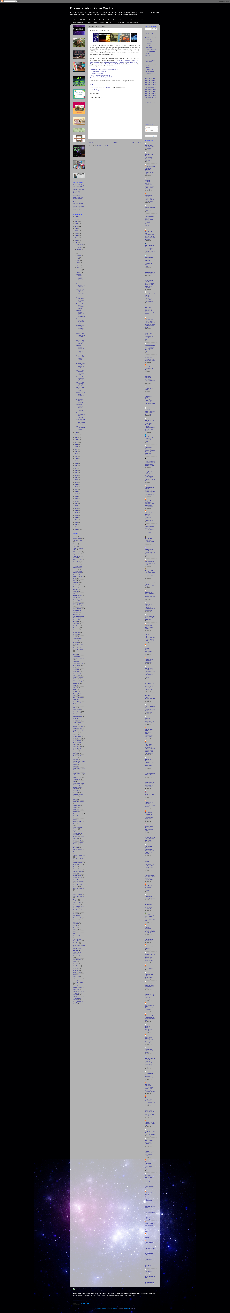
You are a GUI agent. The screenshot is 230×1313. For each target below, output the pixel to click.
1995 (76, 470)
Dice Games (76, 671)
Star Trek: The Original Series (77, 940)
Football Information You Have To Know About (149, 337)
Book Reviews (77, 608)
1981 (76, 503)
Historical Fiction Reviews (78, 731)
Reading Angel (149, 875)
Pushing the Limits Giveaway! (150, 1008)
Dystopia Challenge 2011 (109, 62)
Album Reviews (77, 552)
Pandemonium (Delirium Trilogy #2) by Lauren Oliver (149, 818)
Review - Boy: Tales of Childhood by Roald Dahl (78, 191)
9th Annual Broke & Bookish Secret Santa (150, 429)
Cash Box (76, 628)
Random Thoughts (78, 888)
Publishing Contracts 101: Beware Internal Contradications (149, 299)
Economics (76, 683)
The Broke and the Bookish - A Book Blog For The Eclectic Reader (149, 423)
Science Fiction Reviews (77, 922)
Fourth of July (77, 714)
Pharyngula (148, 459)
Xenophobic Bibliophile (149, 1176)
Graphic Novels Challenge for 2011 (99, 75)
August (79, 255)
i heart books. (149, 367)
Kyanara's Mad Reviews (149, 947)
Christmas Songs (78, 644)
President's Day (77, 877)
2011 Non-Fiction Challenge (97, 71)
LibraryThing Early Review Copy (78, 784)
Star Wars (76, 943)
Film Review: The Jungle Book (149, 618)
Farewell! (147, 776)
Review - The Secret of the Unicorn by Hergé (80, 336)
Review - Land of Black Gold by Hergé (80, 285)
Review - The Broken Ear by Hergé (80, 383)
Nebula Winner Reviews (77, 846)
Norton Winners (77, 864)
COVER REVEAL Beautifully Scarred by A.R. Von (150, 531)
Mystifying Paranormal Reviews (148, 1200)
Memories (76, 811)
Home (75, 20)
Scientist (75, 925)
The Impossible (149, 940)
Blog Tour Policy (77, 595)
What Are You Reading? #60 (148, 908)
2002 (76, 454)
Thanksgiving (77, 959)
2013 (76, 240)
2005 (76, 447)
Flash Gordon (77, 709)
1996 (76, 468)
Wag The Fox (149, 472)
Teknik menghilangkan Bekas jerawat (149, 735)
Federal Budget (77, 701)
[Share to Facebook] (122, 87)
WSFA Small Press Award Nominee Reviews (78, 993)
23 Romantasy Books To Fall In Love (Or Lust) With (150, 250)
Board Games (77, 597)
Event (74, 689)
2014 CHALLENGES (150, 91)
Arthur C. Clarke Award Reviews (77, 572)
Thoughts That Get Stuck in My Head (150, 572)
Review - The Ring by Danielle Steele (78, 185)
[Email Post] (114, 87)
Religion (75, 900)
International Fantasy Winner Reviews (79, 774)
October (79, 249)
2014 (76, 238)
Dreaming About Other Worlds (91, 8)
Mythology (76, 831)
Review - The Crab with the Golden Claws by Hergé (80, 358)
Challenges (97, 90)
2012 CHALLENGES (150, 95)
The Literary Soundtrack (148, 1141)
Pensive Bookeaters (148, 719)
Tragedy (75, 961)
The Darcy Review (148, 696)
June (78, 260)
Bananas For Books (149, 647)
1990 (76, 482)
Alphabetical (76, 554)
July (78, 258)
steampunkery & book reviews (150, 783)
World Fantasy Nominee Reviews (78, 981)
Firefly (75, 707)
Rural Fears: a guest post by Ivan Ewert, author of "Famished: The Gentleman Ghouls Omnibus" (150, 477)
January (79, 272)
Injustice (75, 766)
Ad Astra (75, 546)
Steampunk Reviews (79, 945)
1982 (76, 501)
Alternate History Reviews (78, 556)
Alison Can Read (150, 561)
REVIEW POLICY (149, 71)
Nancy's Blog (149, 939)
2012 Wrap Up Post (150, 968)
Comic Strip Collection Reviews (78, 657)
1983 (76, 498)
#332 (146, 390)
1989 (76, 484)
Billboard (75, 589)
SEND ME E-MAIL (150, 33)
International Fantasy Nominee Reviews (79, 769)
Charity (75, 636)
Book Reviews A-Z (104, 20)
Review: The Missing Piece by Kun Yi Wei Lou (149, 199)
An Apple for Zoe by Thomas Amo (149, 722)
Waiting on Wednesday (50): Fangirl (149, 889)
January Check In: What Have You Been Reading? (150, 413)
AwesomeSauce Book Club (150, 774)
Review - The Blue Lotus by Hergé (80, 389)
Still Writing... (149, 1271)
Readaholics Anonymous (149, 320)
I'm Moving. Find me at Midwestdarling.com (149, 764)
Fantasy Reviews (78, 697)
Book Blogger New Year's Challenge (78, 604)
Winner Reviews (77, 979)
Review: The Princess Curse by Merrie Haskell (150, 959)
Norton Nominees (78, 862)
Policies (75, 873)
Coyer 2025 (148, 210)
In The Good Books (149, 1074)
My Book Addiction (148, 1027)
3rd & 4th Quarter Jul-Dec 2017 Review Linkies (149, 505)
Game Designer (77, 716)
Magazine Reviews (78, 22)
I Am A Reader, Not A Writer (149, 915)
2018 (76, 228)
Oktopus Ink (149, 793)
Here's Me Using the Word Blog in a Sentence (150, 347)
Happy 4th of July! (150, 1134)
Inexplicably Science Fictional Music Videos (79, 763)
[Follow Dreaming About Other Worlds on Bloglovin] (151, 136)
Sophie (75, 933)
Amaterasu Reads (148, 196)
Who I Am (83, 20)
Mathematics (76, 805)
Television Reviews (132, 22)
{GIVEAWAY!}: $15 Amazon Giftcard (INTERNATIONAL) (150, 639)
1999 (76, 461)
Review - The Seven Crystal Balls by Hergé (80, 306)
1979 (76, 508)
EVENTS (147, 55)
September (80, 251)
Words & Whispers (148, 1085)
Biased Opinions (77, 587)
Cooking (75, 667)
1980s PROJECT (149, 45)
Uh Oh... (147, 1052)
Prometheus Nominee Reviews (78, 880)
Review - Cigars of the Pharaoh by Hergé (80, 395)
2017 (76, 231)
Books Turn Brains (148, 1193)
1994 (76, 472)
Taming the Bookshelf (148, 905)
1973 (76, 522)
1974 (76, 520)
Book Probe (148, 333)
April (78, 265)
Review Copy (77, 902)
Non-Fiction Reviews (79, 859)
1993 (76, 475)
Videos (75, 974)
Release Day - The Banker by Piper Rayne (150, 554)
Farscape (76, 699)
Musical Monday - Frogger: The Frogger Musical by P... (80, 278)
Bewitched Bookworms (148, 1260)
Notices (75, 867)
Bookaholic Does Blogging (149, 1050)
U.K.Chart (76, 968)
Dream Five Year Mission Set (78, 674)
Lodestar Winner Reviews (78, 798)
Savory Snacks (77, 918)
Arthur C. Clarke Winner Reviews (77, 575)
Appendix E (76, 562)
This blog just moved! (148, 1030)
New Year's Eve (77, 849)
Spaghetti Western (78, 935)
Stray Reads (148, 1110)
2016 (76, 233)
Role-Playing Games (79, 910)
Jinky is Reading (150, 616)
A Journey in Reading (149, 803)
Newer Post (93, 142)
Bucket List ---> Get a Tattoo (149, 786)
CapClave (76, 623)
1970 (76, 529)
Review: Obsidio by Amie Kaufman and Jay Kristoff (150, 452)
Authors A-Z (92, 20)
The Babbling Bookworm (149, 813)
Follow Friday (77, 712)
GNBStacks (148, 896)
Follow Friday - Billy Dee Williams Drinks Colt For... (80, 292)
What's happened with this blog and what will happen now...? (149, 1114)
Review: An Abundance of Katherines (148, 651)
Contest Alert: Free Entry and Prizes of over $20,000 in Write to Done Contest (150, 674)
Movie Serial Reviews (79, 816)
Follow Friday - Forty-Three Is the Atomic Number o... (80, 366)
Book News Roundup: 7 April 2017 (149, 542)
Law (74, 781)
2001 (76, 456)
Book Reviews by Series (136, 20)
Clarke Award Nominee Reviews (78, 648)
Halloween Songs (78, 728)
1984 (76, 496)
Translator (76, 963)
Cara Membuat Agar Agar (149, 369)
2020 (76, 223)
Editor (75, 685)
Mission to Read (150, 837)
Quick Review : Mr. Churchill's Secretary (150, 997)
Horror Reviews (77, 738)
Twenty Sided (149, 145)
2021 (76, 221)
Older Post (136, 142)
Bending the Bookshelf (149, 155)
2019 (76, 226)
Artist (74, 578)
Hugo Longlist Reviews (77, 749)
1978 (76, 510)
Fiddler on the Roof (78, 704)
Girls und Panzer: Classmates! (149, 147)
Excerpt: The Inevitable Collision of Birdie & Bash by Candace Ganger (150, 492)
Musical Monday (119, 22)
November (80, 247)
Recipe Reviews (77, 894)
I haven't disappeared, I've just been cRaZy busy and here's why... (149, 866)
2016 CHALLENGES (150, 87)
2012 (76, 242)
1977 (76, 513)
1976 (76, 515)
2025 (76, 216)
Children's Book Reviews (77, 639)
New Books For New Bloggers (149, 1016)
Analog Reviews (77, 559)
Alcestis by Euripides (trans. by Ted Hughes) (150, 608)
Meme (75, 807)
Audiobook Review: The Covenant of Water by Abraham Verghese (150, 237)
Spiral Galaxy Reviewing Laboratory (149, 848)
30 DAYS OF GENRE (151, 37)
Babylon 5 (76, 582)
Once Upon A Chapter (149, 281)
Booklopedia (149, 886)
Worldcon (76, 989)
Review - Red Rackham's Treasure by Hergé (80, 321)
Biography (76, 591)
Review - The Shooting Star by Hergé (80, 342)
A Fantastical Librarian (149, 975)
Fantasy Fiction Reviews (77, 694)
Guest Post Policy (78, 726)
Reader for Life (149, 994)
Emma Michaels (150, 272)
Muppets (75, 819)
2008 (76, 439)
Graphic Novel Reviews (77, 723)
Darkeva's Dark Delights (149, 217)
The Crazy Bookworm (148, 308)
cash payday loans (150, 898)
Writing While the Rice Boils (149, 669)
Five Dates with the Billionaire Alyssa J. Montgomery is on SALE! (150, 325)
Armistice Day (77, 564)
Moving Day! (148, 977)
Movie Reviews (92, 22)
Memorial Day (77, 809)
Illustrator (76, 759)
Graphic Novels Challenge (150, 501)
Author (75, 580)
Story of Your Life (149, 586)
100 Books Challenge (124, 60)
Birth (74, 593)
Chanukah (76, 634)
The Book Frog (149, 539)
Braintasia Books (148, 1266)
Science (75, 920)
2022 (76, 219)
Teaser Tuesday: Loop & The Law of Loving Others (150, 688)
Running (75, 913)
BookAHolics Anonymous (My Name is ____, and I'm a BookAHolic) (150, 260)
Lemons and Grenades (148, 1144)
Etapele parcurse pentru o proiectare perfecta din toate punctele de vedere (150, 401)
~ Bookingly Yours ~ (148, 513)
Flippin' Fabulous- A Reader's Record (150, 929)
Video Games (77, 972)
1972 (76, 524)
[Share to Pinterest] (124, 87)
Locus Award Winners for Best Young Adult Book (78, 197)
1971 (76, 527)
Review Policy (77, 904)
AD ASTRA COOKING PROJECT (148, 41)
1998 (76, 463)
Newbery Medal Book (79, 855)
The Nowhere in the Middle (150, 1059)
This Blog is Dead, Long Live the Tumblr (150, 852)
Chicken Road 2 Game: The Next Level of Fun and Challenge (149, 187)
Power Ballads (77, 875)
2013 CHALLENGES (150, 93)
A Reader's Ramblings (148, 448)
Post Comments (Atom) (104, 146)
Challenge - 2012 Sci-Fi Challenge (80, 401)
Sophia (75, 931)
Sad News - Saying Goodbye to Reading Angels (150, 878)
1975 (76, 517)
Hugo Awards (77, 740)
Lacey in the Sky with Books (150, 1152)
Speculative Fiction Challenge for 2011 (109, 64)
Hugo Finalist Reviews (77, 743)
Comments (150, 130)
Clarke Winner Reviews (77, 653)
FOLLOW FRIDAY (150, 58)
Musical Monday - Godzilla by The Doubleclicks (80, 313)
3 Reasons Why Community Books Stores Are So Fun (150, 380)
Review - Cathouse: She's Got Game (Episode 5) (78, 208)
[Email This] (117, 87)
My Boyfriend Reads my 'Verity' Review (149, 312)
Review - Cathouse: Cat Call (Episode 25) (79, 202)
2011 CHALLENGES (150, 98)
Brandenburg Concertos (77, 611)
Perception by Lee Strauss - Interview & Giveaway (150, 919)
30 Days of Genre (78, 540)
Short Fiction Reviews (76, 928)
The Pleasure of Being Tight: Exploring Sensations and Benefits (149, 222)
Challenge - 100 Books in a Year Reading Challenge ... (80, 422)
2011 (76, 432)
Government (76, 720)
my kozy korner (149, 1122)
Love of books (149, 1182)
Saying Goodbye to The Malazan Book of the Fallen (150, 711)
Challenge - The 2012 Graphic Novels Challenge (79, 407)
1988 (76, 487)
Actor (74, 544)
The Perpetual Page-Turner (149, 246)
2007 (76, 442)
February (79, 269)
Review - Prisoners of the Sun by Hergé (80, 299)
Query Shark (149, 388)
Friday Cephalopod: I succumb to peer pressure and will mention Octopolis (150, 463)
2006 (76, 444)
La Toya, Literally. (147, 1218)
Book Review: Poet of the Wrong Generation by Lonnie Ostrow (150, 518)
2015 (76, 235)
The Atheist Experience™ (149, 1098)
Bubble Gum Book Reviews (149, 827)
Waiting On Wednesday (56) (149, 1077)
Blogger (133, 1308)
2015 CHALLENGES (150, 89)
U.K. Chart (76, 966)
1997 (76, 465)
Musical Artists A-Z (105, 22)
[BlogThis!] (119, 87)
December (80, 244)
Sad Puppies (76, 915)
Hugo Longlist (77, 746)
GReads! (147, 409)
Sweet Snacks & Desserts (77, 949)
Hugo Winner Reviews (77, 756)
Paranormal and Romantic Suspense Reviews (150, 169)
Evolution (75, 691)
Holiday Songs (77, 736)
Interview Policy (77, 777)
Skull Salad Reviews (148, 1037)
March (79, 267)
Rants (75, 892)
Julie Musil (148, 625)
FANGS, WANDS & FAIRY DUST (150, 1224)
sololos (121, 1308)
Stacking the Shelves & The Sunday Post (149, 159)
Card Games (76, 625)
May (78, 262)
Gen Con (75, 718)
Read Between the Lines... (149, 1162)
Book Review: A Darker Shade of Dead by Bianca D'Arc (149, 1167)
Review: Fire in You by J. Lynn (150, 597)
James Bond (76, 779)
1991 (76, 480)
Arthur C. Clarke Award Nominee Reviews (77, 568)
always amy (148, 357)
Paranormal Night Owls (148, 743)
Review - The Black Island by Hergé (80, 378)
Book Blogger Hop (78, 600)
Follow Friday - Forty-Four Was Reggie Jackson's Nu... (80, 328)
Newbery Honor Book (79, 851)
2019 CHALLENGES (150, 80)
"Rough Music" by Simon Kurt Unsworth (149, 1041)
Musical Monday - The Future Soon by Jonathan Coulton (80, 349)
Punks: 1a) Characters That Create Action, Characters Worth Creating (149, 1064)
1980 (76, 506)
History (75, 734)
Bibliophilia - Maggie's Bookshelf (149, 731)
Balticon (75, 584)
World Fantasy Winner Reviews (77, 986)
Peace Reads (149, 659)
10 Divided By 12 (149, 274)
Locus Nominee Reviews (77, 787)
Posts (148, 127)
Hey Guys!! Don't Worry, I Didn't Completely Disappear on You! (150, 1089)
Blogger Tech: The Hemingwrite (150, 699)
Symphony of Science (77, 953)
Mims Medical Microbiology (148, 661)
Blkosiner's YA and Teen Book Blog (149, 594)
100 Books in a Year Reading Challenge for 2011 (103, 69)
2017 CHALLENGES (150, 85)
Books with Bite (150, 1212)
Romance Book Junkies (149, 527)
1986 (76, 491)
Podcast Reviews (78, 871)
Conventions (76, 665)
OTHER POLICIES (150, 74)
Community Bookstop (148, 377)
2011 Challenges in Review (80, 428)
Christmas (76, 642)
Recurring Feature (78, 896)
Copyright (76, 669)
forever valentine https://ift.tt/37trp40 (150, 360)
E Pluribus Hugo (77, 681)
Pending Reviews (78, 869)
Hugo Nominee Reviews (77, 752)
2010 (76, 435)
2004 (76, 449)
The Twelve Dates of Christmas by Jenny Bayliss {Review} (149, 285)
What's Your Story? (148, 635)
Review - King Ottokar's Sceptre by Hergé (80, 372)
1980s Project (77, 538)
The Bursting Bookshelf (149, 437)
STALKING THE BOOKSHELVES (150, 684)
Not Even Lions (150, 966)
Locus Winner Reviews (77, 791)
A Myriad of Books (148, 605)
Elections (75, 687)
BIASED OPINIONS (150, 49)
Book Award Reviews (119, 20)
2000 (76, 458)
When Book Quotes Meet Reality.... (150, 932)
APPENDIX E (148, 47)
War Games (76, 976)
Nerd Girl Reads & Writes (150, 1207)
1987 (76, 489)
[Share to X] (121, 87)
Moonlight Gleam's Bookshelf (148, 182)
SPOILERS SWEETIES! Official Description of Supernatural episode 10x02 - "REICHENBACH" (150, 749)
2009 (76, 437)
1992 (76, 477)
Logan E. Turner (150, 1248)
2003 (76, 451)
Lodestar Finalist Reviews (78, 795)
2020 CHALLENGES (150, 78)
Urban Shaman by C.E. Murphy (149, 839)
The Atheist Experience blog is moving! (150, 1102)
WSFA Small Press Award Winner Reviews (78, 998)
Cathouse (76, 630)
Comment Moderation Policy (78, 662)
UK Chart (75, 970)
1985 (76, 494)
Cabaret (75, 614)
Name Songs (77, 840)
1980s (75, 536)
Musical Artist (77, 821)
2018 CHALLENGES (150, 82)
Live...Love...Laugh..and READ (150, 984)
